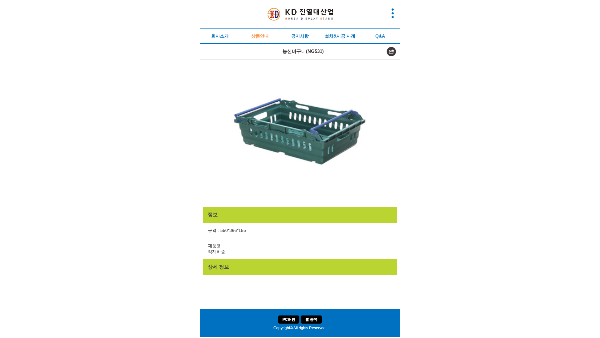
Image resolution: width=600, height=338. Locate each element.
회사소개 (220, 35)
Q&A (380, 35)
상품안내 (260, 35)
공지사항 (300, 35)
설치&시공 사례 (340, 35)
